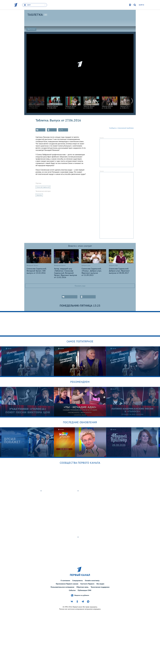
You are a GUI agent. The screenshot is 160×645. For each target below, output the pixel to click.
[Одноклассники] (52, 129)
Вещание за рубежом (81, 595)
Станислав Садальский (43, 187)
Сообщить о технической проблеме (121, 128)
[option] (36, 101)
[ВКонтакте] (40, 129)
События (72, 590)
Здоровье (39, 195)
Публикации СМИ (84, 590)
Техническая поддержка (100, 587)
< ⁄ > (61, 129)
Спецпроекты (77, 580)
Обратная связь (82, 587)
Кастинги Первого (87, 584)
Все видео (100, 584)
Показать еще (80, 286)
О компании (65, 580)
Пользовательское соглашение (62, 587)
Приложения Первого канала (67, 584)
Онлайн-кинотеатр (92, 580)
